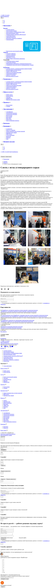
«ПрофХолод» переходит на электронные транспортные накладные (17, 321)
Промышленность (10, 56)
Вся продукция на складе (12, 76)
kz (3, 22)
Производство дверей (11, 132)
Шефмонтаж (9, 98)
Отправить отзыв (4, 578)
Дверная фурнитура (11, 37)
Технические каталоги (11, 113)
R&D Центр (9, 133)
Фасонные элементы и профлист (14, 38)
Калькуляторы (9, 96)
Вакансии (8, 136)
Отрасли (5, 52)
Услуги (2, 374)
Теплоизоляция (10, 39)
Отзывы (8, 106)
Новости (8, 137)
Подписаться (4, 301)
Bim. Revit (8, 118)
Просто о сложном (10, 130)
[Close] (3, 439)
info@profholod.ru (5, 16)
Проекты (6, 102)
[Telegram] (8, 289)
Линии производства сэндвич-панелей (15, 131)
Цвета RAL (9, 119)
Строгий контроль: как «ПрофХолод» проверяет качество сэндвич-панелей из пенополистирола (24, 316)
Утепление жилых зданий (12, 61)
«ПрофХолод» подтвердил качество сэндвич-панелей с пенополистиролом (19, 311)
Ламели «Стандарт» (11, 75)
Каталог (5, 28)
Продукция (7, 25)
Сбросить (3, 465)
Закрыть (3, 586)
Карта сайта (4, 430)
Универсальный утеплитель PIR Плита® (16, 34)
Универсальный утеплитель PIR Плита (13, 356)
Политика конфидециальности (8, 434)
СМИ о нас (6, 405)
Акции (5, 400)
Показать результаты (5, 471)
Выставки (5, 404)
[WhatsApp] (5, 289)
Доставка (8, 97)
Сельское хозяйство (11, 53)
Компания (6, 126)
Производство (4, 390)
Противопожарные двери (12, 33)
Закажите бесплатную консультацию (9, 343)
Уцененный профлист (11, 73)
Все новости (4, 331)
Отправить (3, 539)
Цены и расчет (4, 368)
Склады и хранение (11, 54)
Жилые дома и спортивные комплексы (15, 58)
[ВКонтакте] (2, 289)
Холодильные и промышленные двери (15, 32)
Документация (8, 109)
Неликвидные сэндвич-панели (13, 70)
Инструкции (9, 115)
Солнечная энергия (10, 62)
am (4, 21)
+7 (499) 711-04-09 (5, 15)
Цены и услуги (8, 92)
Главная (5, 161)
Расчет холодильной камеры (10, 377)
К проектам (3, 338)
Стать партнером (10, 135)
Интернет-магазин (9, 141)
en (3, 20)
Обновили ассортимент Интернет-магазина (11, 327)
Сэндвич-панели (10, 29)
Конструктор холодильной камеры (14, 51)
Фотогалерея (9, 105)
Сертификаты (9, 111)
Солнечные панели (10, 35)
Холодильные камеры (11, 30)
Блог (7, 139)
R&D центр (6, 394)
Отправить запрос (5, 492)
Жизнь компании (7, 403)
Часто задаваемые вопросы (12, 120)
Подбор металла (7, 379)
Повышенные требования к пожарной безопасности (18, 63)
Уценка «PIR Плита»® (11, 71)
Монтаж (5, 380)
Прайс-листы (9, 94)
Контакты (6, 123)
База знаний (9, 116)
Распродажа (6, 67)
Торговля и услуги (10, 57)
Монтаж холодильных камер (13, 99)
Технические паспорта (11, 114)
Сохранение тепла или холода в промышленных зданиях (20, 65)
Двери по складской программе (13, 72)
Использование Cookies (6, 435)
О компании (9, 128)
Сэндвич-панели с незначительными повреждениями (19, 68)
